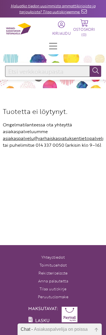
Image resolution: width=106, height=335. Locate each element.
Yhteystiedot (53, 257)
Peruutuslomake (53, 297)
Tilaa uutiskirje (53, 289)
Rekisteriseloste (53, 273)
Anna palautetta (53, 281)
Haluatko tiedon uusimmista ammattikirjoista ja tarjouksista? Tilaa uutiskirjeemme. (53, 9)
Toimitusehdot (53, 265)
